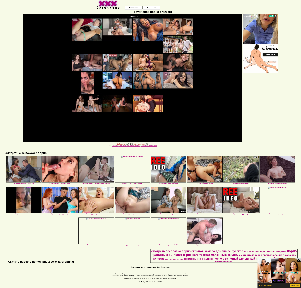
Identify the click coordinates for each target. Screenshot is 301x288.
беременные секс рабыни (198, 259)
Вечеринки (136, 146)
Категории (133, 8)
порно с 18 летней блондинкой (234, 258)
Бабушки (115, 146)
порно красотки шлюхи (251, 251)
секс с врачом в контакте (174, 259)
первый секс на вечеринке (273, 251)
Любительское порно (149, 146)
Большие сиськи (125, 146)
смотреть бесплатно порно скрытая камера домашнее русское (197, 251)
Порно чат (151, 8)
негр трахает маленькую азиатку (215, 254)
